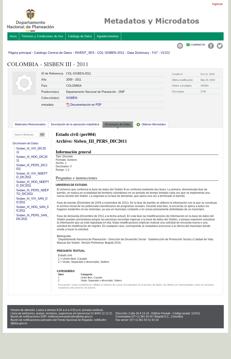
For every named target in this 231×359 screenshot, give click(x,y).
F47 (155, 52)
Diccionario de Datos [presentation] (118, 124)
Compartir (197, 44)
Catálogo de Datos (80, 36)
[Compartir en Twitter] (220, 47)
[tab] (30, 124)
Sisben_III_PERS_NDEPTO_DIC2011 (32, 192)
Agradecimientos (108, 36)
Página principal (19, 52)
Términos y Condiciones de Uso (42, 36)
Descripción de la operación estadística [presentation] (75, 124)
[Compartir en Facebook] (211, 47)
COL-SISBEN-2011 (110, 52)
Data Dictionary (138, 52)
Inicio (13, 36)
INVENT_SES (84, 52)
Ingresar (217, 4)
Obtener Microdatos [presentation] (154, 124)
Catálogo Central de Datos (53, 52)
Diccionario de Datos (25, 143)
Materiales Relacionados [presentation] (30, 124)
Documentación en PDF (85, 104)
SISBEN (71, 98)
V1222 (165, 52)
